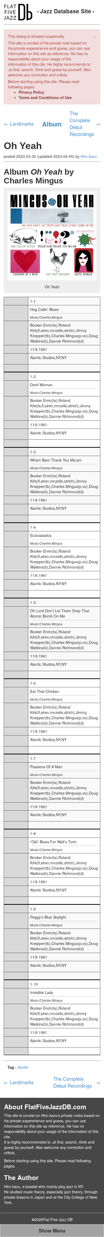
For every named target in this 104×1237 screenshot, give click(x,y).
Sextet (23, 1067)
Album (52, 123)
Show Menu (52, 1230)
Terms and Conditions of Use (45, 97)
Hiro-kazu (89, 156)
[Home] (18, 11)
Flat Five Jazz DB (58, 1219)
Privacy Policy (31, 92)
